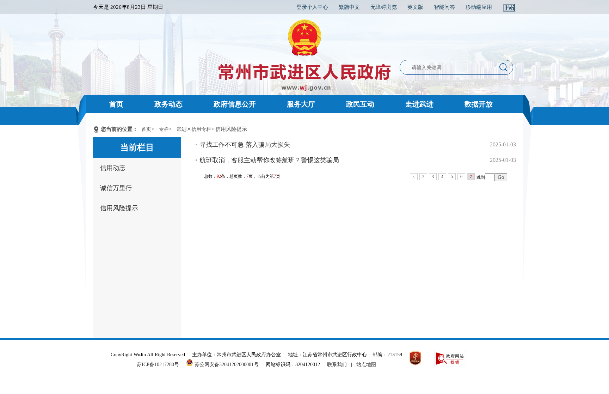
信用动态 (112, 167)
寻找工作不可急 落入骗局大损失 (244, 144)
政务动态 (168, 104)
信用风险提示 (119, 208)
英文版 (415, 7)
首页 (116, 104)
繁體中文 (349, 7)
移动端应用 (479, 7)
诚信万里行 (116, 188)
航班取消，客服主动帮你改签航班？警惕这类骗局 (269, 160)
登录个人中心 (312, 7)
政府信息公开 (235, 104)
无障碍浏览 (383, 7)
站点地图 (366, 364)
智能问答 (444, 7)
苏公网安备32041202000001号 (226, 364)
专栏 (164, 129)
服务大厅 (301, 104)
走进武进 (419, 104)
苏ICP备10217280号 (161, 364)
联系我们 (337, 364)
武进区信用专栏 (194, 129)
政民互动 (360, 104)
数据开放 (479, 104)
